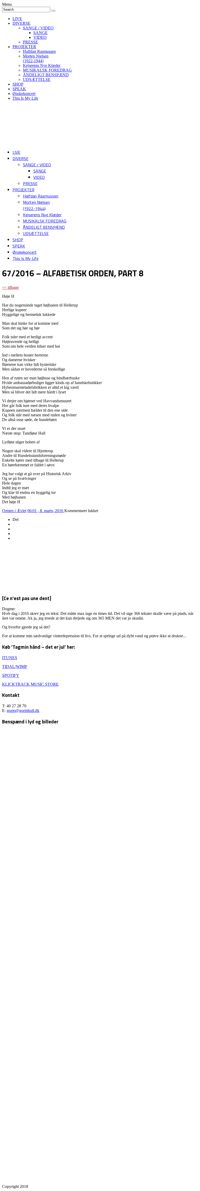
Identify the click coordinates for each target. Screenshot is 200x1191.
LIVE (17, 18)
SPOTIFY (10, 675)
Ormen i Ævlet (14, 510)
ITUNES (9, 657)
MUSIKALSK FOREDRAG (47, 70)
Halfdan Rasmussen (39, 51)
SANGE (40, 32)
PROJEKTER (24, 46)
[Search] (53, 10)
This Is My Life (25, 98)
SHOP (17, 84)
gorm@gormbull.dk (23, 710)
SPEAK (19, 89)
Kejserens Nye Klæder (41, 65)
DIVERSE (21, 23)
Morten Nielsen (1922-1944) (35, 58)
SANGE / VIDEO (38, 28)
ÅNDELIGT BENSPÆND (46, 75)
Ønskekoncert (23, 93)
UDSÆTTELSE (37, 79)
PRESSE (30, 42)
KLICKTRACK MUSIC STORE (30, 684)
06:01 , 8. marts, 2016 (45, 510)
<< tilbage (10, 287)
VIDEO (40, 37)
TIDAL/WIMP (14, 666)
